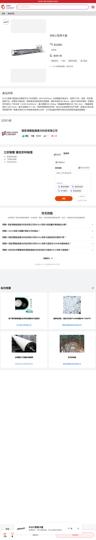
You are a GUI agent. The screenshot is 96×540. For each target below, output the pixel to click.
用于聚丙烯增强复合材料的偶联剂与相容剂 (24, 318)
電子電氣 (84, 61)
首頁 (3, 13)
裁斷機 (53, 50)
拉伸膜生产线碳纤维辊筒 (24, 357)
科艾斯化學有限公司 (24, 325)
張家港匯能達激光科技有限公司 (40, 130)
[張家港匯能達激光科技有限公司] (10, 133)
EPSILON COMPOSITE (24, 364)
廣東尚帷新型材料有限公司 (72, 325)
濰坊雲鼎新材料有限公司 (72, 364)
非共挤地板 (72, 357)
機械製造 (54, 61)
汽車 (63, 61)
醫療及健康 (73, 61)
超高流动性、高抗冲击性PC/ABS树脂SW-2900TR (72, 318)
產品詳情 (11, 13)
